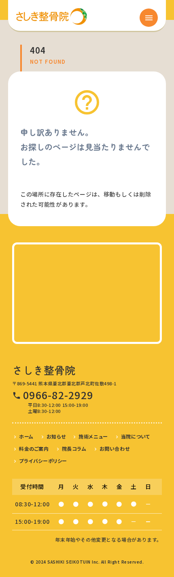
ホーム (26, 436)
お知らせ (56, 436)
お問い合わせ (115, 448)
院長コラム (74, 448)
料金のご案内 (34, 448)
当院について (135, 436)
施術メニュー (93, 436)
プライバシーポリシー (43, 460)
